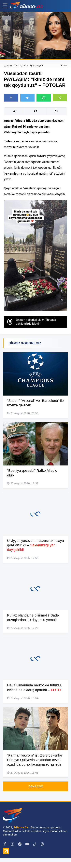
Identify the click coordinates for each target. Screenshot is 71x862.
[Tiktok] (34, 844)
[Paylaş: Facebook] (11, 98)
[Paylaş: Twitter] (27, 98)
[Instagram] (12, 844)
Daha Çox (35, 786)
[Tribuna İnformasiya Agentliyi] (26, 6)
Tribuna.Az (21, 827)
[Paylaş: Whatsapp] (43, 98)
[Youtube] (27, 844)
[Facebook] (5, 844)
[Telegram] (19, 844)
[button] (60, 97)
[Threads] (42, 844)
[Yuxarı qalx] (60, 851)
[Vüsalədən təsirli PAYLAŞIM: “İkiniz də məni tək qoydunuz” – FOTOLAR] (35, 35)
